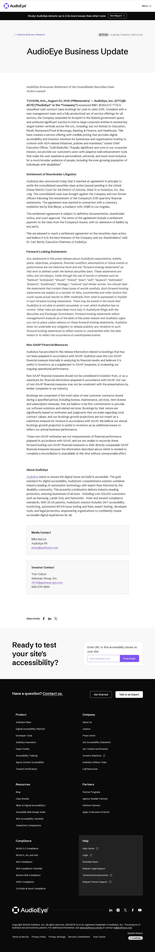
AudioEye (32, 477)
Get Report (116, 15)
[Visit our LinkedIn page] (111, 910)
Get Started (101, 694)
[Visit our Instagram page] (118, 910)
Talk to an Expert (129, 694)
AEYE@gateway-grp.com (47, 582)
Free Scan (129, 658)
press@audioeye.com (44, 547)
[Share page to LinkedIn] (49, 618)
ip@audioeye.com (123, 927)
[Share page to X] (55, 618)
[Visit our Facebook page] (133, 910)
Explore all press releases (31, 34)
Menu (145, 6)
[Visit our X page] (125, 910)
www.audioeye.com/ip (91, 927)
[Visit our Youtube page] (140, 910)
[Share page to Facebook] (43, 618)
